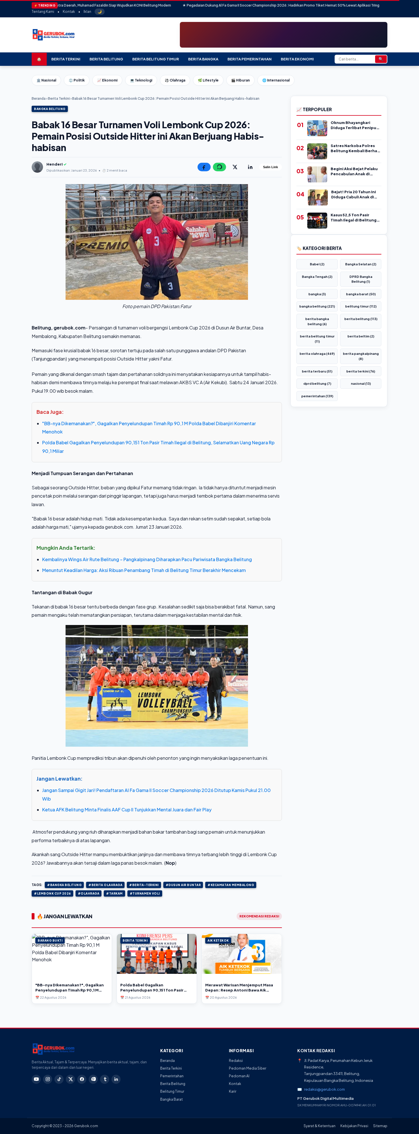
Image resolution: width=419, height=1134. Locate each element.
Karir (232, 1091)
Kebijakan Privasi (354, 1126)
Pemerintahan (172, 1076)
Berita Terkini (65, 59)
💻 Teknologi (141, 80)
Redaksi (236, 1060)
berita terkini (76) (360, 371)
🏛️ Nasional (46, 80)
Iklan (87, 11)
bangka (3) (317, 294)
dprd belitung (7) (317, 383)
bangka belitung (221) (317, 306)
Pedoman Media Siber (247, 1068)
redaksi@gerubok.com (324, 1089)
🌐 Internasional (276, 80)
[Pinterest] (93, 1079)
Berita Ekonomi (297, 59)
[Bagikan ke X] (234, 167)
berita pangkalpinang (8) (361, 356)
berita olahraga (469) (317, 353)
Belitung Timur (172, 1091)
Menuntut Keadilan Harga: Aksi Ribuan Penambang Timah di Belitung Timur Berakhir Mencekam (144, 570)
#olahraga (88, 893)
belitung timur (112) (361, 306)
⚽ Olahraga (175, 80)
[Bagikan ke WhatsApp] (219, 167)
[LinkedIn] (116, 1079)
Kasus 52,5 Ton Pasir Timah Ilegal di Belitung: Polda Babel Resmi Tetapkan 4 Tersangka (354, 218)
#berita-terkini (144, 885)
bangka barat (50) (361, 294)
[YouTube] (36, 1079)
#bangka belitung (64, 885)
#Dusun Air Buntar (183, 885)
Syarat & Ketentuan (319, 1126)
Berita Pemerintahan (249, 59)
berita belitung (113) (360, 319)
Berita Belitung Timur (155, 59)
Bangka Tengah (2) (317, 276)
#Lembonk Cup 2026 (52, 893)
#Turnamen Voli (145, 893)
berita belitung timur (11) (317, 338)
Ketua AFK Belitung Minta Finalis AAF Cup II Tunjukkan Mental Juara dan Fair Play (126, 810)
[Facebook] (81, 1079)
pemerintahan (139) (317, 396)
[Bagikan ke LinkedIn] (250, 167)
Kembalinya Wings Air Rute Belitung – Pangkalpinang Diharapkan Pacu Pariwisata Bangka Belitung (147, 559)
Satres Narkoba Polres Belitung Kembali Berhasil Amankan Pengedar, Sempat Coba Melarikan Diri (356, 148)
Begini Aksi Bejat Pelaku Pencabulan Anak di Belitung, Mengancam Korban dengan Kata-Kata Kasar (354, 171)
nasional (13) (361, 383)
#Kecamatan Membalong (231, 885)
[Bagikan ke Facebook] (204, 167)
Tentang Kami (43, 11)
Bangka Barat (171, 1099)
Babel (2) (317, 264)
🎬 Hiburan (240, 80)
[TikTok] (59, 1079)
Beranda (39, 98)
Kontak (69, 11)
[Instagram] (47, 1079)
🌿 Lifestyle (208, 80)
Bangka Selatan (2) (360, 264)
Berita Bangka (203, 59)
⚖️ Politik (77, 80)
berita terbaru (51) (317, 371)
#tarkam (114, 893)
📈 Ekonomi (107, 80)
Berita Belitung (106, 59)
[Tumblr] (104, 1079)
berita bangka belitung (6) (317, 321)
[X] (70, 1079)
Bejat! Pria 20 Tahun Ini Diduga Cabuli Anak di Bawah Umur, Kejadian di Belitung (355, 194)
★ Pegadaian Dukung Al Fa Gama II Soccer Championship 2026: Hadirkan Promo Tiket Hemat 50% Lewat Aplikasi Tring (234, 5)
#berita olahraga (105, 885)
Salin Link (270, 167)
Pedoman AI (239, 1076)
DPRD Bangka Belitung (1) (360, 279)
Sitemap (380, 1126)
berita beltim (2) (360, 336)
